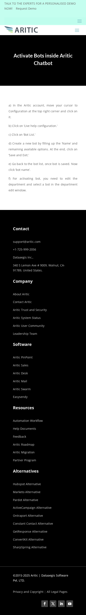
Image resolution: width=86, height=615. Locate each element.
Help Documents (24, 429)
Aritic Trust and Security (30, 310)
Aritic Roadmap (23, 444)
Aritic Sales (20, 365)
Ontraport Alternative (28, 516)
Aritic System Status (27, 318)
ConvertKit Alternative (28, 539)
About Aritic (21, 294)
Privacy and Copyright (28, 592)
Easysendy (20, 397)
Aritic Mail (20, 381)
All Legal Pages (57, 592)
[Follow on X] (53, 603)
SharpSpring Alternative (30, 547)
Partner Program (24, 460)
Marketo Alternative (26, 492)
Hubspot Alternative (27, 484)
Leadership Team (25, 334)
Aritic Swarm (22, 389)
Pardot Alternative (25, 500)
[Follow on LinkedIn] (61, 603)
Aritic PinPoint (23, 357)
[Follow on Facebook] (44, 603)
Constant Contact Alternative (33, 523)
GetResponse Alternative (30, 531)
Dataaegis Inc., (23, 257)
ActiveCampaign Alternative (32, 508)
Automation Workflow (28, 421)
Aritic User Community (28, 326)
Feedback (19, 437)
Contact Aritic (22, 302)
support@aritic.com (26, 242)
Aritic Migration (24, 452)
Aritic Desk (20, 373)
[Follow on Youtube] (69, 603)
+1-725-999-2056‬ (24, 249)
